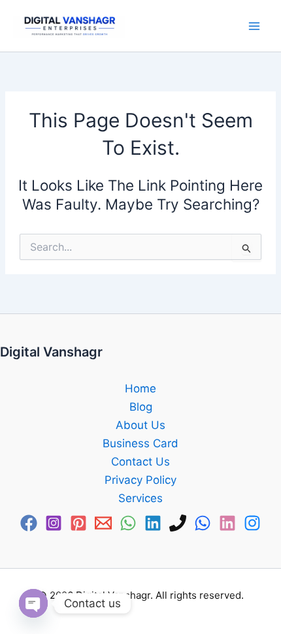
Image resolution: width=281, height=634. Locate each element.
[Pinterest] (78, 523)
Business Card (140, 443)
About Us (140, 425)
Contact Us (140, 461)
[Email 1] (103, 523)
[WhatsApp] (128, 523)
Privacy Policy (140, 479)
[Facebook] (28, 523)
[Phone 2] (177, 523)
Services (140, 498)
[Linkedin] (152, 523)
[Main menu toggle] (254, 26)
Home (140, 388)
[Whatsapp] (202, 523)
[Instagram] (53, 523)
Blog (140, 406)
